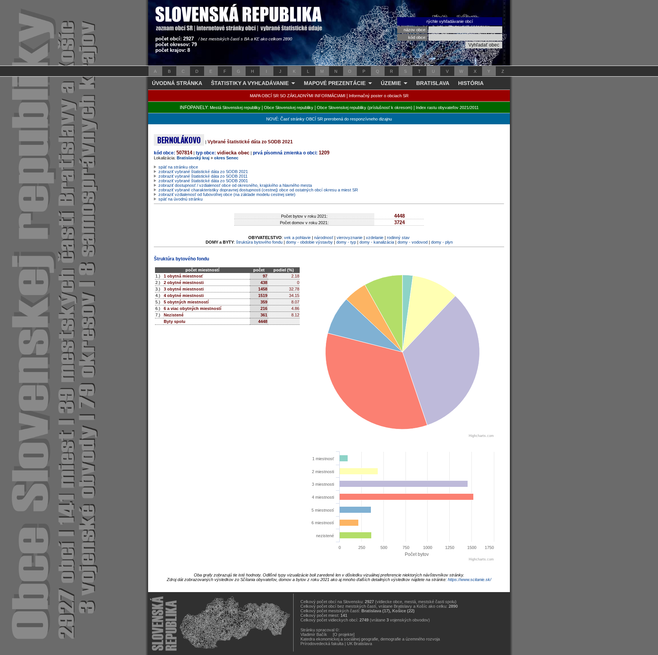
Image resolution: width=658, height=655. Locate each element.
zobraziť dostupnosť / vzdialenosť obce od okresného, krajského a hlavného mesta (235, 185)
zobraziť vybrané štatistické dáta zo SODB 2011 (203, 176)
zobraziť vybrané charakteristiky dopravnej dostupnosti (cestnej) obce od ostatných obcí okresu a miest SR (258, 190)
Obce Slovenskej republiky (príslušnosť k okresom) (364, 107)
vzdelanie (374, 237)
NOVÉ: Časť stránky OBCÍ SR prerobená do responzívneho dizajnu (329, 119)
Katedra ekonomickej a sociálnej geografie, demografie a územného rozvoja (370, 639)
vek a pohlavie (297, 237)
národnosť (323, 237)
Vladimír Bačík (313, 634)
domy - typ (346, 242)
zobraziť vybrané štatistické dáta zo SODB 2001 (203, 180)
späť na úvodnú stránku (180, 199)
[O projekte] (344, 634)
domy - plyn (442, 242)
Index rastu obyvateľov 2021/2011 (447, 107)
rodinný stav (398, 237)
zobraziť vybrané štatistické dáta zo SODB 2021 (203, 171)
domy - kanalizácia (376, 242)
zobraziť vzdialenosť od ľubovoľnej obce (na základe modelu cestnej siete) (226, 194)
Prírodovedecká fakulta (321, 643)
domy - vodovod (413, 242)
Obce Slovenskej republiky (288, 107)
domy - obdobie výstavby (309, 242)
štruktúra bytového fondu (259, 242)
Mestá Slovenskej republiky (235, 107)
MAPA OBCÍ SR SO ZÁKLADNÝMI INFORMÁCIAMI (297, 95)
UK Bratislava (359, 643)
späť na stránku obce (178, 167)
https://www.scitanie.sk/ (469, 579)
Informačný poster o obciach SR (379, 95)
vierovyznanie (350, 237)
